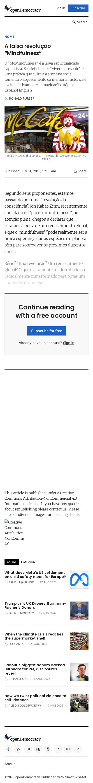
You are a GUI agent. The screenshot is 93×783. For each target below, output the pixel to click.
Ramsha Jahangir (22, 582)
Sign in (68, 342)
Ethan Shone (18, 679)
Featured (28, 562)
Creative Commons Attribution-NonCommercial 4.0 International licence (41, 498)
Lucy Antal (17, 644)
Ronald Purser (22, 98)
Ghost (69, 777)
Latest (11, 562)
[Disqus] (46, 429)
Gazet (82, 777)
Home (9, 36)
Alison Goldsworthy (25, 705)
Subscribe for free (46, 331)
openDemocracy (21, 613)
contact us (58, 509)
